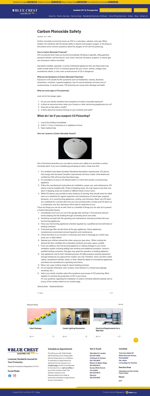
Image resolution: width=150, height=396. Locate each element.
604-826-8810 (95, 365)
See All (120, 304)
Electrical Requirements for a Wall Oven (108, 329)
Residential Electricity (56, 286)
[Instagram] (14, 376)
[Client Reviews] (42, 316)
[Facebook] (10, 376)
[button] (76, 16)
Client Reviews (35, 328)
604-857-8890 (95, 356)
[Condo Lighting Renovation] (75, 316)
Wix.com (119, 392)
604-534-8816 (95, 373)
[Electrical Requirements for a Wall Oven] (108, 316)
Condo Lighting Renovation (74, 328)
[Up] (135, 340)
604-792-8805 (95, 360)
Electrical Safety (43, 286)
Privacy (38, 392)
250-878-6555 (95, 378)
